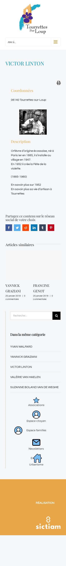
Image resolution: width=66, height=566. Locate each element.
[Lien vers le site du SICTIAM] (48, 512)
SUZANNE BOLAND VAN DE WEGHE (34, 387)
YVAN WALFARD (21, 346)
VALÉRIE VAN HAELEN (25, 377)
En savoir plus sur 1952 (26, 184)
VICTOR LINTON (21, 366)
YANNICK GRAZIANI (23, 356)
